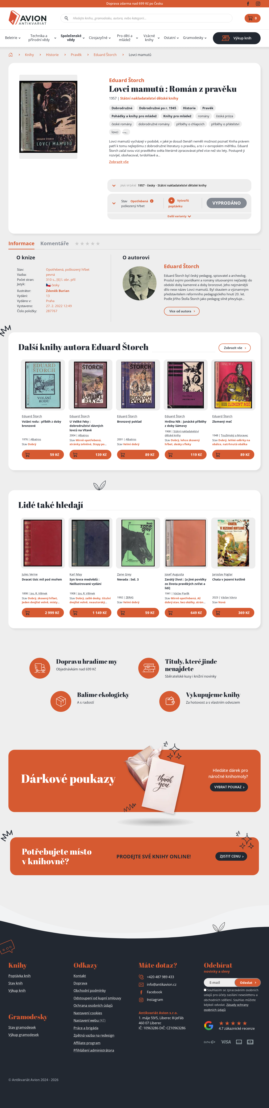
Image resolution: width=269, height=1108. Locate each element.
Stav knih (15, 983)
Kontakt (80, 975)
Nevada (128, 579)
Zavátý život (185, 583)
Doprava (80, 983)
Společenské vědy (71, 38)
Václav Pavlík (181, 593)
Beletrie (11, 38)
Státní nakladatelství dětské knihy (149, 98)
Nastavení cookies (88, 1013)
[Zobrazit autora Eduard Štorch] (140, 283)
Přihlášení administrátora (94, 1050)
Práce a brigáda (86, 1028)
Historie (52, 54)
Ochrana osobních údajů (93, 1005)
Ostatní (169, 38)
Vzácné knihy (149, 38)
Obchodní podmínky (90, 990)
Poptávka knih (19, 975)
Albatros (35, 439)
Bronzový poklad (129, 421)
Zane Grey (124, 574)
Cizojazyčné (98, 38)
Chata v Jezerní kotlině (228, 579)
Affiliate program (87, 1043)
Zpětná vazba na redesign (94, 1035)
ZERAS (129, 597)
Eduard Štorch (105, 54)
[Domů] (11, 54)
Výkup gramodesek (23, 1034)
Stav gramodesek (22, 1027)
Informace (21, 243)
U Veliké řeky (86, 425)
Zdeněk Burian (57, 291)
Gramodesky (193, 38)
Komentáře (54, 243)
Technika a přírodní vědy (39, 38)
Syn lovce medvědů (85, 581)
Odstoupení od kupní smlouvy (97, 998)
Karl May (76, 574)
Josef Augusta (174, 574)
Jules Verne (30, 574)
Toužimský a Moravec (234, 435)
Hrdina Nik (185, 423)
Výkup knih (17, 990)
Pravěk (76, 54)
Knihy (29, 54)
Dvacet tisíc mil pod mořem (42, 579)
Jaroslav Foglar (222, 574)
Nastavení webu (89, 1020)
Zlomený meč (222, 421)
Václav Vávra (229, 597)
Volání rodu (41, 423)
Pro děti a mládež (124, 38)
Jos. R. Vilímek (38, 593)
